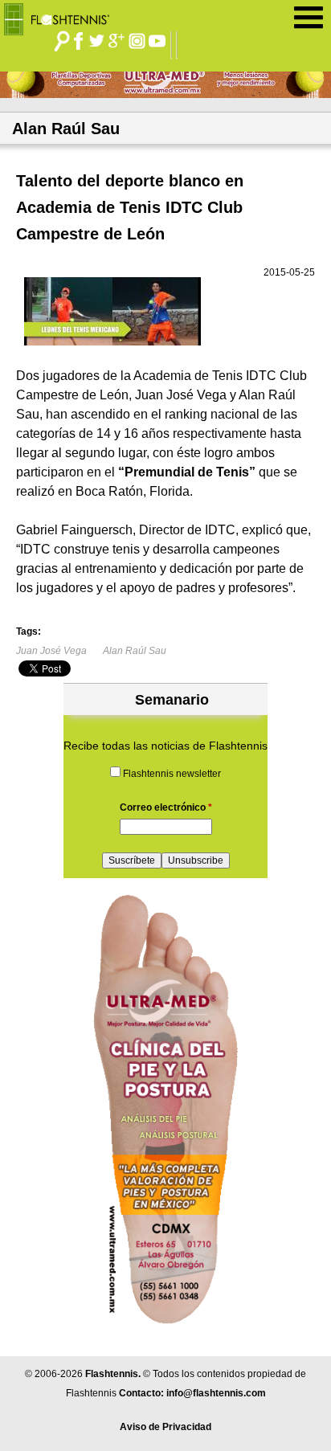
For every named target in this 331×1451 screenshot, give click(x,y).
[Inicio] (62, 15)
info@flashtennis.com (216, 1393)
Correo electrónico (166, 807)
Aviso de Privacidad (165, 1427)
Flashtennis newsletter (172, 773)
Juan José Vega (51, 650)
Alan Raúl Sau (134, 650)
